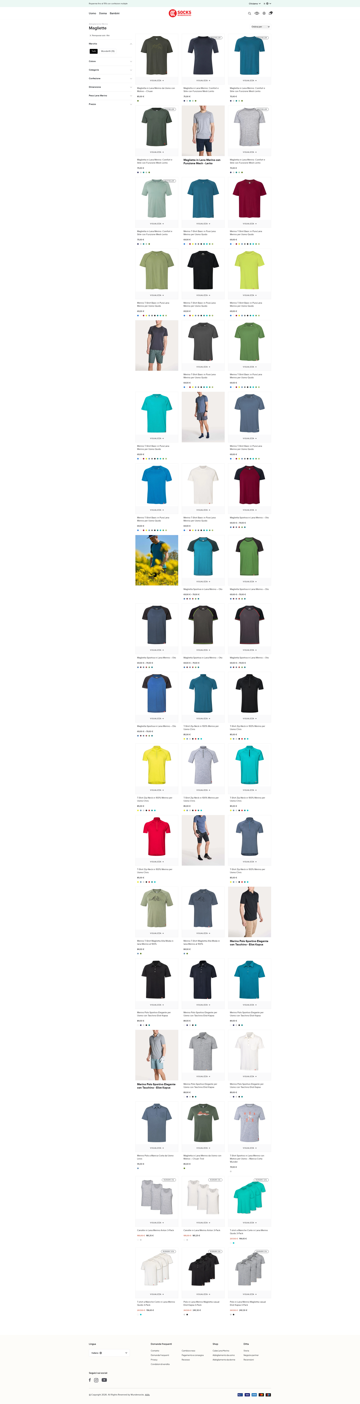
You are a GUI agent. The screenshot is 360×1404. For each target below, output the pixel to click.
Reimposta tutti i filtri (101, 35)
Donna (103, 13)
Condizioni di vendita (160, 1364)
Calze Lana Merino (221, 1350)
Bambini (114, 13)
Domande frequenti (160, 1355)
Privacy (154, 1359)
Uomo (92, 13)
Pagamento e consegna (193, 1355)
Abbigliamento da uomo (224, 1355)
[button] (267, 3)
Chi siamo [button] (253, 3)
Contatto (155, 1350)
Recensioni (249, 1359)
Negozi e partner (251, 1355)
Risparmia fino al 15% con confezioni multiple (108, 4)
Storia (246, 1350)
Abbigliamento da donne (224, 1359)
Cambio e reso (188, 1350)
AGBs (147, 1395)
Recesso (186, 1359)
